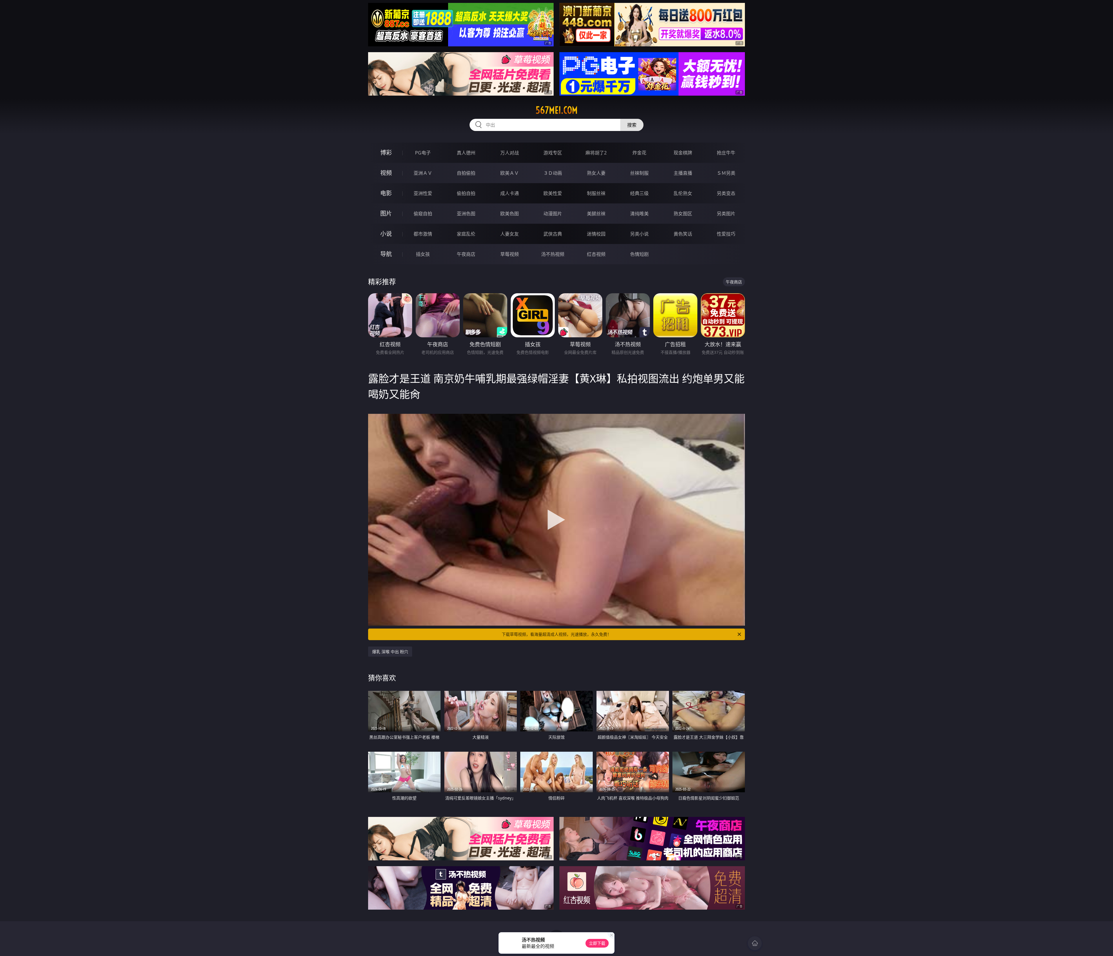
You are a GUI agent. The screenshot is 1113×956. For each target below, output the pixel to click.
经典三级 (639, 193)
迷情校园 (596, 234)
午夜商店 (466, 254)
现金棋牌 (683, 153)
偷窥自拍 (423, 213)
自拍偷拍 (466, 173)
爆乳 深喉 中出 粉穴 (390, 651)
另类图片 (726, 213)
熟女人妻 (596, 173)
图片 (386, 213)
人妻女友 (509, 234)
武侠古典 (552, 234)
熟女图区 (683, 213)
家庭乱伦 (466, 234)
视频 (386, 173)
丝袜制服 (639, 173)
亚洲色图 (466, 213)
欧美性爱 (552, 193)
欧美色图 (509, 213)
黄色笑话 (683, 234)
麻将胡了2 (596, 153)
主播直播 (683, 173)
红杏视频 (596, 254)
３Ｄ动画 (552, 173)
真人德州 (466, 153)
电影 (386, 193)
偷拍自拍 (466, 193)
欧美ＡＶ (509, 173)
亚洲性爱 (423, 193)
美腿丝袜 (596, 213)
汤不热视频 (552, 254)
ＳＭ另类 (726, 173)
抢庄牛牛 (726, 153)
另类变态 (726, 193)
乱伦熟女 (683, 193)
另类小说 (639, 234)
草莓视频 (509, 254)
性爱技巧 (726, 234)
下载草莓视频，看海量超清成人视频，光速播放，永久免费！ (556, 634)
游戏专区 (552, 153)
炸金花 (639, 153)
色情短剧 (639, 254)
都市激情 (423, 234)
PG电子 (423, 153)
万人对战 (509, 153)
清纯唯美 (639, 213)
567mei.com (557, 110)
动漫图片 (552, 213)
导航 (386, 254)
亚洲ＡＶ (423, 173)
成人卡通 (509, 193)
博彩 (386, 152)
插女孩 (423, 254)
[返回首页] (755, 943)
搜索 (631, 125)
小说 (386, 234)
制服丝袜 (596, 193)
